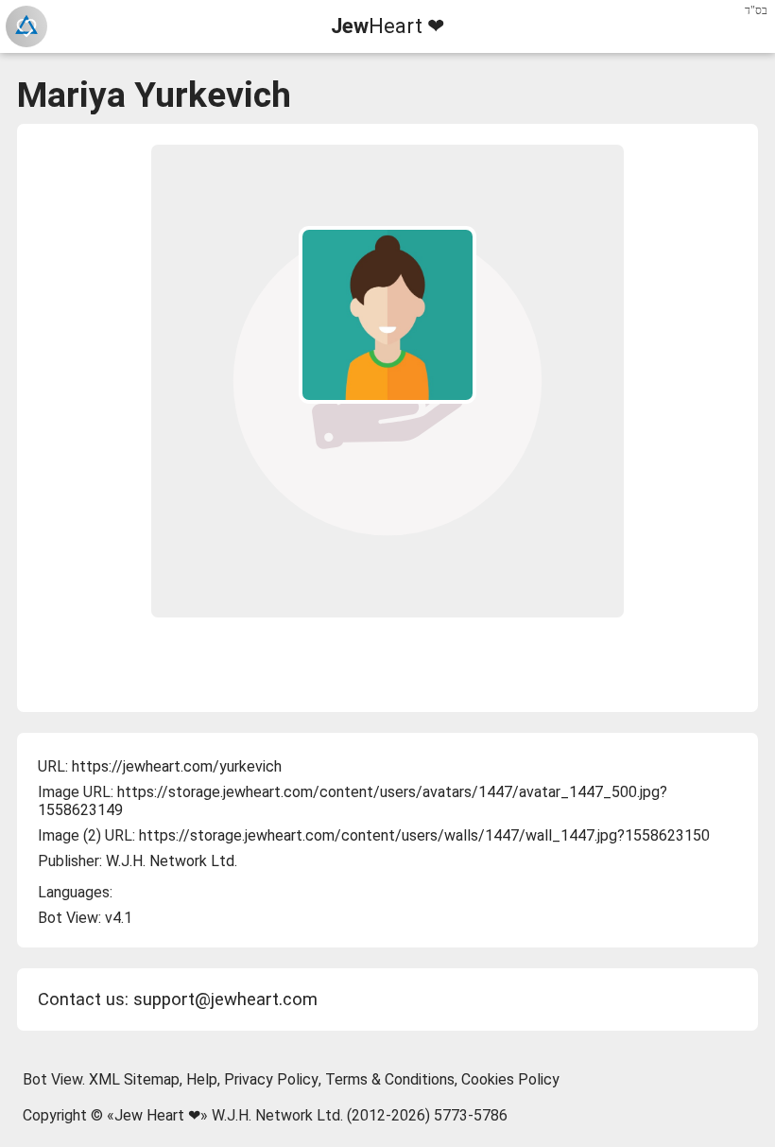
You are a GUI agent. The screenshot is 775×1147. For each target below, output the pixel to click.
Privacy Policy (271, 1079)
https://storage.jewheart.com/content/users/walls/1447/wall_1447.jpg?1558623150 (424, 835)
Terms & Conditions (390, 1079)
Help (201, 1079)
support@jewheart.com (225, 999)
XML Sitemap (134, 1079)
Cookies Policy (510, 1079)
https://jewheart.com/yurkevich (177, 766)
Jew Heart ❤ (157, 1115)
